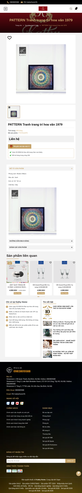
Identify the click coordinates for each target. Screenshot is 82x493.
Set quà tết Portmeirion (49, 445)
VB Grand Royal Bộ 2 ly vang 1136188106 (64, 286)
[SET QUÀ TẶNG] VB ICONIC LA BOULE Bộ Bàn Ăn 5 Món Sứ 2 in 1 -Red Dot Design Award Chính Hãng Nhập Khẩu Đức (17, 286)
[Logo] (43, 8)
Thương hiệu (46, 434)
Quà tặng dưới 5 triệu (16, 488)
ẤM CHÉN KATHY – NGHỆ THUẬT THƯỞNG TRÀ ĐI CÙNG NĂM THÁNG (64, 342)
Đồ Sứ (30, 486)
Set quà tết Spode (48, 441)
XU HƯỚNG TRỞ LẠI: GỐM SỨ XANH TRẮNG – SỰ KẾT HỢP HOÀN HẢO (63, 353)
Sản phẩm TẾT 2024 (48, 483)
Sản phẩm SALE (15, 483)
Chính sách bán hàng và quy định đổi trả (19, 416)
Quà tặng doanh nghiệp (42, 486)
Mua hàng (17, 293)
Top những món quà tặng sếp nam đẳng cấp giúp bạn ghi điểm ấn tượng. (64, 331)
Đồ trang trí (46, 430)
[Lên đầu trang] (78, 481)
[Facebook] (12, 403)
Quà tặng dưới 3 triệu (60, 486)
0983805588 (22, 371)
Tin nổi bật (48, 302)
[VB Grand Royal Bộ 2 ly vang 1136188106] (65, 272)
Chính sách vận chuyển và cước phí (17, 412)
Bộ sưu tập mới (47, 412)
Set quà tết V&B (47, 437)
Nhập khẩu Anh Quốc (64, 483)
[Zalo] (8, 403)
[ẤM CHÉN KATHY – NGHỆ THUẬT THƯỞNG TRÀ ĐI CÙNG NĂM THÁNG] (47, 344)
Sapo (58, 480)
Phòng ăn (45, 423)
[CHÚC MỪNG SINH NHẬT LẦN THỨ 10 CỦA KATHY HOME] (47, 312)
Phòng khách (46, 416)
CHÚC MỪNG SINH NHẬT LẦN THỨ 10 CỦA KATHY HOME (63, 307)
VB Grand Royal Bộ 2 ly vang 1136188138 (41, 286)
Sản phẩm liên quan (21, 255)
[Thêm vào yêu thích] (10, 38)
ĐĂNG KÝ (70, 461)
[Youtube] (17, 403)
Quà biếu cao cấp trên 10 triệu (35, 488)
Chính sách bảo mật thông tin (15, 427)
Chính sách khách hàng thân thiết (17, 423)
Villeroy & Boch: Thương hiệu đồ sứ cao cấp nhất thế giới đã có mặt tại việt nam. (64, 324)
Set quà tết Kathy (47, 448)
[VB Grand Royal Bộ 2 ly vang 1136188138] (41, 272)
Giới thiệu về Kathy (20, 486)
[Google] (22, 403)
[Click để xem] (41, 69)
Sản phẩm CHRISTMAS (30, 483)
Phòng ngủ (45, 419)
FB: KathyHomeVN (18, 394)
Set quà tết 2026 (54, 488)
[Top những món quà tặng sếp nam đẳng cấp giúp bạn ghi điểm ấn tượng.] (47, 333)
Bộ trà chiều (46, 427)
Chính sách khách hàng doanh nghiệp (18, 419)
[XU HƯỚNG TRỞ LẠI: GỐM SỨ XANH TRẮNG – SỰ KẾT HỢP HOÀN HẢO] (47, 354)
